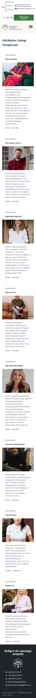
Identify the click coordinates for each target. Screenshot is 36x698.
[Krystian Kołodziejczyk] (18, 459)
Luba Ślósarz (10, 515)
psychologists (10, 55)
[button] (31, 27)
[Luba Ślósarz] (18, 530)
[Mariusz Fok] (18, 307)
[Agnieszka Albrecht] (18, 231)
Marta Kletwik (11, 59)
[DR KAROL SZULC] (18, 158)
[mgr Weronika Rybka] (18, 381)
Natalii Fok (9, 586)
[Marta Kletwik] (18, 74)
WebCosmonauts (24, 692)
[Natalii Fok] (18, 601)
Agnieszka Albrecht (13, 216)
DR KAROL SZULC (13, 143)
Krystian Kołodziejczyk (15, 444)
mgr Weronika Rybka (14, 366)
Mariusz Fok (10, 292)
